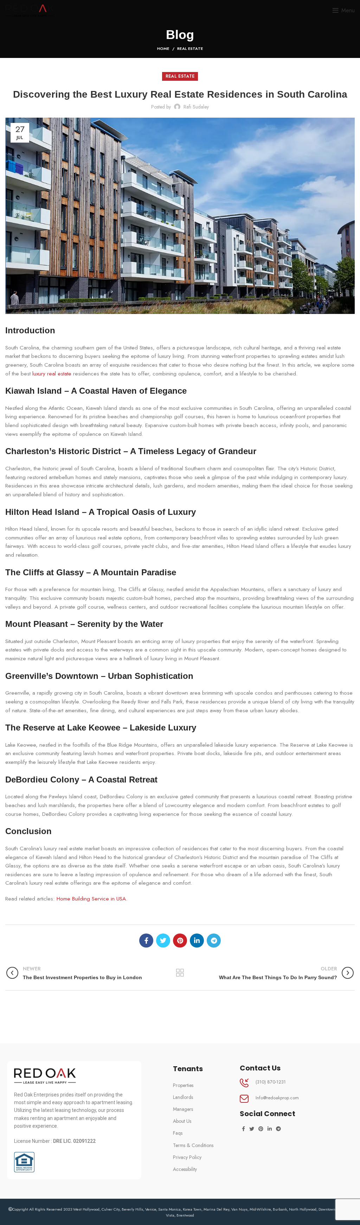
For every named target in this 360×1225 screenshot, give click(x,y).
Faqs (177, 1132)
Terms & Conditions (193, 1145)
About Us (182, 1121)
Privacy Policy (187, 1157)
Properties (183, 1085)
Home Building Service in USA (91, 899)
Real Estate (190, 48)
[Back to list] (180, 973)
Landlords (183, 1097)
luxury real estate (51, 374)
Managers (183, 1109)
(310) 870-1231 (271, 1082)
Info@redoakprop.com (277, 1097)
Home (163, 48)
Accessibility (185, 1169)
